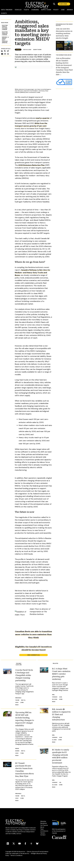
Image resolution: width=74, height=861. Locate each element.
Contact (42, 835)
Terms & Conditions (16, 855)
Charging (35, 10)
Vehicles (18, 10)
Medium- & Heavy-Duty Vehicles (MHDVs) (5, 39)
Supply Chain (46, 10)
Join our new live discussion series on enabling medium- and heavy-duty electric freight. (64, 33)
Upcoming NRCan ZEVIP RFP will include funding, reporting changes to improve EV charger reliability (24, 719)
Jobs (63, 10)
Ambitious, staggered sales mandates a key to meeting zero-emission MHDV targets (33, 33)
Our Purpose (44, 825)
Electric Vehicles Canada (5, 33)
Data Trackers (6, 10)
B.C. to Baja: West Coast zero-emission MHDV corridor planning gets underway (61, 674)
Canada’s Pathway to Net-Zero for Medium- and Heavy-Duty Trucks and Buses (32, 272)
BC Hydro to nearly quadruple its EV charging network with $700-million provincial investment (60, 756)
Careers (42, 833)
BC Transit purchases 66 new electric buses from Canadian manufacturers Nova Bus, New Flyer (24, 769)
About (42, 827)
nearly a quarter (43, 118)
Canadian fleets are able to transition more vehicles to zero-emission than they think (33, 634)
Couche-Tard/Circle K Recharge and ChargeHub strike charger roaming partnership (24, 675)
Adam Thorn (37, 49)
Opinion (18, 49)
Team (42, 829)
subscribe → (64, 4)
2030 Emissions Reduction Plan (31, 165)
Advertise (43, 821)
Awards (70, 10)
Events (4, 13)
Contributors (44, 831)
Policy (56, 10)
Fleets (26, 10)
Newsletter (43, 823)
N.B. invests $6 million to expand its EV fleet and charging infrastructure (61, 714)
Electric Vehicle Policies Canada (5, 27)
